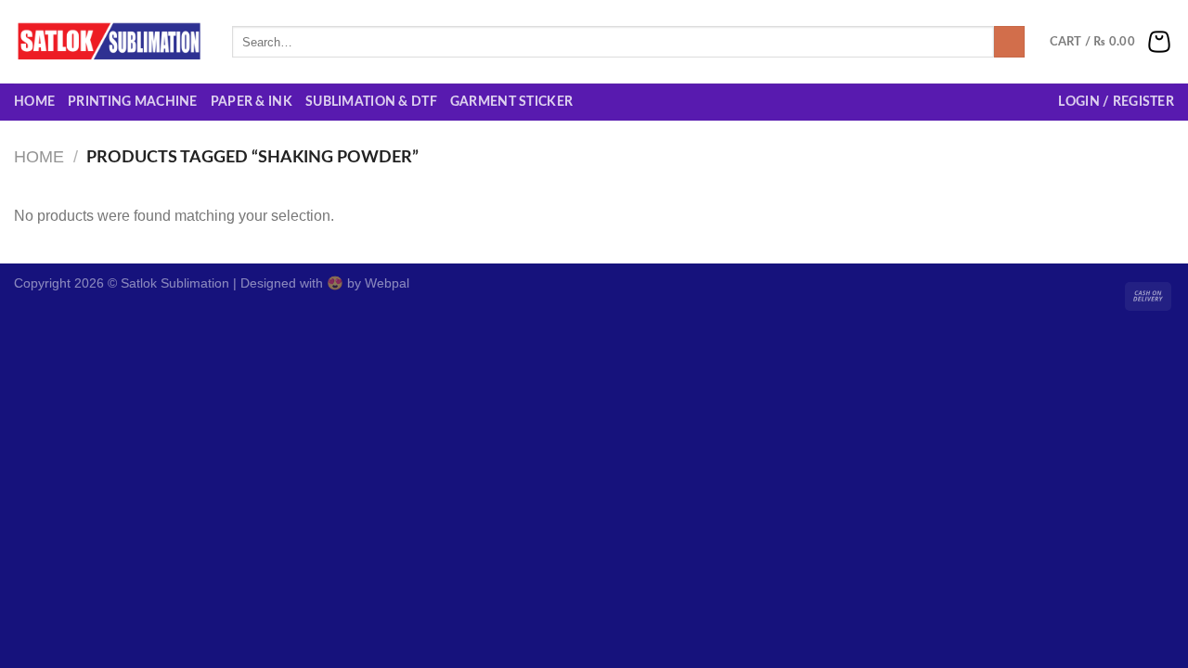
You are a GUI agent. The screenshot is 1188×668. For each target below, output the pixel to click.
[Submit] (1009, 42)
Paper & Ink (251, 102)
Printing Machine (133, 102)
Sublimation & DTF (371, 102)
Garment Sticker (511, 102)
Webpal (387, 283)
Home (34, 102)
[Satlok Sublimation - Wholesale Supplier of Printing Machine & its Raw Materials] (109, 41)
